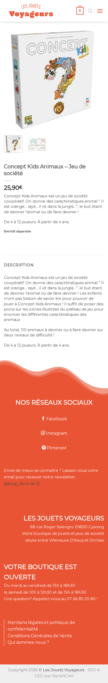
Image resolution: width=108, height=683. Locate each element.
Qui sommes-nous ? (28, 642)
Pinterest (56, 447)
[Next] (90, 77)
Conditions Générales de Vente (40, 635)
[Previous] (12, 77)
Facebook (56, 418)
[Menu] (100, 10)
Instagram (56, 433)
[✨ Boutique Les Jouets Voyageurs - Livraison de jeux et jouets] (36, 11)
